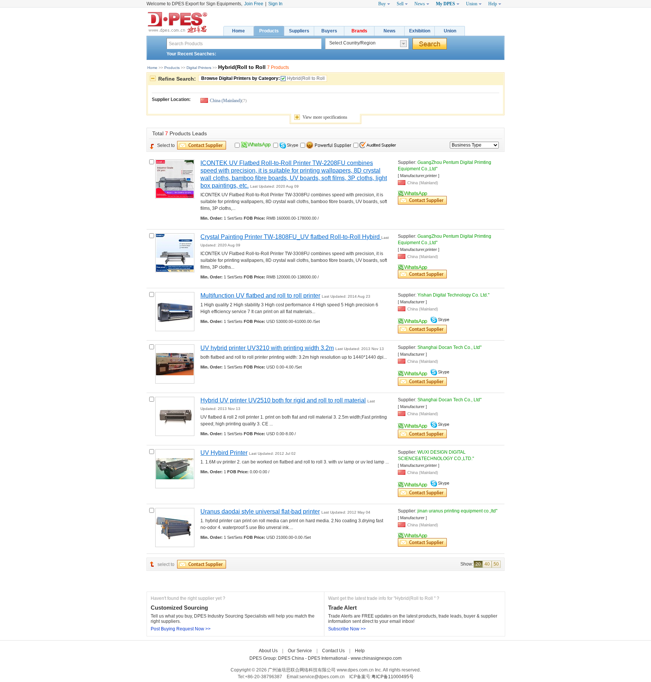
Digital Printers (198, 68)
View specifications (325, 117)
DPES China (291, 658)
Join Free (253, 3)
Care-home (381, 650)
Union (450, 31)
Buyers (329, 31)
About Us (268, 650)
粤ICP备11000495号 (392, 676)
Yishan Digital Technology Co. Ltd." (453, 295)
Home (238, 31)
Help (360, 650)
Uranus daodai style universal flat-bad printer (260, 511)
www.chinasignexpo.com (376, 658)
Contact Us (333, 650)
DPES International (328, 658)
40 (487, 564)
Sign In (275, 3)
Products (269, 31)
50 (496, 564)
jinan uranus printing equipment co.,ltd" (457, 511)
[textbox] (244, 43)
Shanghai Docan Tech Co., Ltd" (449, 347)
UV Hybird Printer (224, 453)
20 (478, 564)
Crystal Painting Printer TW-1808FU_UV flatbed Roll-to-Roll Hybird (290, 237)
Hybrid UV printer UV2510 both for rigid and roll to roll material (283, 400)
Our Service (300, 650)
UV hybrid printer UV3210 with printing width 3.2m (267, 348)
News (390, 31)
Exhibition (419, 31)
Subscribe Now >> (347, 629)
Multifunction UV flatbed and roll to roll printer (260, 295)
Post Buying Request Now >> (181, 629)
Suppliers (299, 31)
